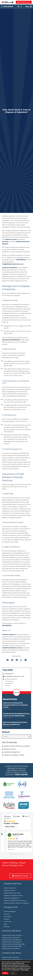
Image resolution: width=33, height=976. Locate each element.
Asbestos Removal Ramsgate (11, 959)
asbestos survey (11, 239)
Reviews (6, 919)
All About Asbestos (8, 634)
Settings (13, 973)
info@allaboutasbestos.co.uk (12, 264)
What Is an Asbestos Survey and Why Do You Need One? (15, 723)
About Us (7, 914)
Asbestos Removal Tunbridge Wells (13, 944)
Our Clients (7, 916)
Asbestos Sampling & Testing (14, 755)
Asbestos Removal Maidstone (11, 942)
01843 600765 (21, 774)
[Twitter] (21, 6)
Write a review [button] (10, 826)
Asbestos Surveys (10, 749)
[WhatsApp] (31, 680)
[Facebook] (18, 6)
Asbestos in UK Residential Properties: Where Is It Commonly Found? (15, 705)
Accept (5, 973)
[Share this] (8, 660)
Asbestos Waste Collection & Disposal (17, 746)
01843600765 (20, 260)
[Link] (7, 2)
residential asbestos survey (12, 648)
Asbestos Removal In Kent (12, 893)
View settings (25, 970)
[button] (16, 816)
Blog (5, 924)
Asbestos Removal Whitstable (12, 946)
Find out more (15, 970)
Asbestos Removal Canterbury (12, 935)
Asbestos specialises (9, 267)
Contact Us (7, 921)
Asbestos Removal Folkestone (12, 940)
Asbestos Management (12, 752)
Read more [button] (7, 849)
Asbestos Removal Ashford (11, 948)
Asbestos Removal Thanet (10, 957)
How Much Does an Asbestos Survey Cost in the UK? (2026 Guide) (16, 715)
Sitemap (6, 926)
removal (5, 242)
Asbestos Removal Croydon (11, 937)
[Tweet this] (12, 660)
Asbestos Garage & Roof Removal (15, 900)
